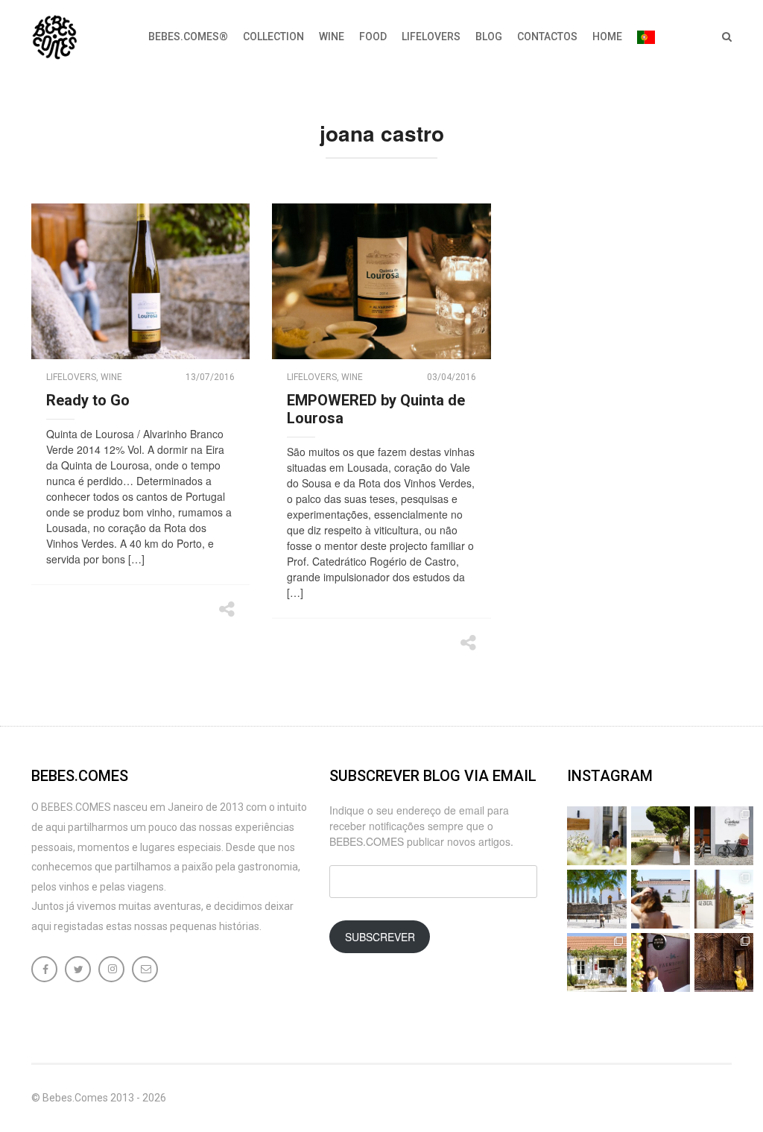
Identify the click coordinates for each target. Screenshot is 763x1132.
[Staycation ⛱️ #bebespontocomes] (723, 899)
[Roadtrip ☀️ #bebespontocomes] (596, 899)
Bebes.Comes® (188, 36)
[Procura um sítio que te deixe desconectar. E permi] (723, 962)
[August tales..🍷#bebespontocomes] (723, 835)
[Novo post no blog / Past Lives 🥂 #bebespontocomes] (660, 962)
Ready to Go (88, 400)
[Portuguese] (646, 37)
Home (607, 36)
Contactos (547, 36)
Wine (331, 36)
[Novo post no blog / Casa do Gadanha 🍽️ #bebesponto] (596, 835)
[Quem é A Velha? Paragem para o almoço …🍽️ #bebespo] (596, 962)
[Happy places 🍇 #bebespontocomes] (660, 899)
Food (373, 36)
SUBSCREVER (380, 936)
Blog (488, 36)
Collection (273, 36)
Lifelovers (431, 36)
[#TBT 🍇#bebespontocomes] (660, 835)
